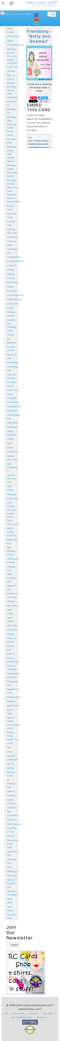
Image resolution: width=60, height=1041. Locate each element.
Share (44, 98)
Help (6, 1013)
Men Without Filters (11, 551)
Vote (9, 867)
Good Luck (13, 390)
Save (34, 98)
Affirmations (13, 36)
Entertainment (14, 299)
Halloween (12, 422)
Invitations (12, 451)
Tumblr (45, 101)
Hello (9, 443)
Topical (11, 835)
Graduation (13, 402)
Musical (11, 601)
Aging (10, 40)
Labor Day (12, 498)
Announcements (15, 44)
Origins (10, 634)
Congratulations (15, 261)
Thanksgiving (14, 824)
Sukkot (10, 791)
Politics (11, 653)
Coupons (11, 265)
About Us (33, 1013)
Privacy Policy (19, 1013)
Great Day (12, 410)
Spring (10, 767)
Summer (11, 795)
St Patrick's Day (11, 783)
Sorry (10, 751)
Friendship (12, 362)
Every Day (12, 303)
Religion (11, 701)
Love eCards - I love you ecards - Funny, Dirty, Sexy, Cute (12, 513)
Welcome (12, 875)
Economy (12, 290)
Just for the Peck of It (11, 479)
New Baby (12, 605)
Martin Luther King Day (12, 532)
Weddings (12, 871)
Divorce (11, 278)
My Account (42, 1017)
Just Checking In (12, 467)
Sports (10, 763)
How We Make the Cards (22, 1017)
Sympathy (12, 815)
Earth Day (12, 282)
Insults (10, 447)
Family (10, 307)
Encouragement (15, 295)
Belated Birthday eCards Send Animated (12, 90)
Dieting (11, 273)
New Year (12, 625)
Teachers (11, 819)
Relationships (14, 697)
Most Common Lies (12, 578)
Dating (10, 269)
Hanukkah (12, 427)
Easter (10, 286)
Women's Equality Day (11, 883)
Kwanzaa (11, 494)
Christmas (12, 237)
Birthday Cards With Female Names (11, 153)
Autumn (11, 71)
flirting (10, 334)
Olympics (12, 629)
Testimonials (47, 1013)
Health (10, 438)
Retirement (12, 705)
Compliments (14, 257)
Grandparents (14, 406)
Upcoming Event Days (12, 844)
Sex (9, 747)
